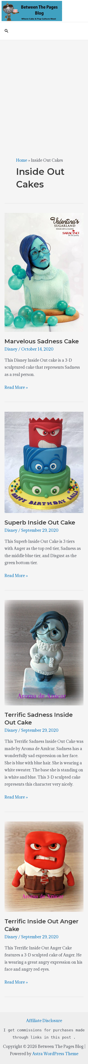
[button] (7, 31)
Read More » (16, 388)
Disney (11, 349)
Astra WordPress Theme (55, 1053)
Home (21, 160)
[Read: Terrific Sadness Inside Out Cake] (44, 652)
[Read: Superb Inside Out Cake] (44, 462)
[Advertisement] (44, 86)
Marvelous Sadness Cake (42, 341)
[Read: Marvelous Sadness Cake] (44, 271)
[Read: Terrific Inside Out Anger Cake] (44, 866)
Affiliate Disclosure (44, 1020)
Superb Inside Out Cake (40, 522)
